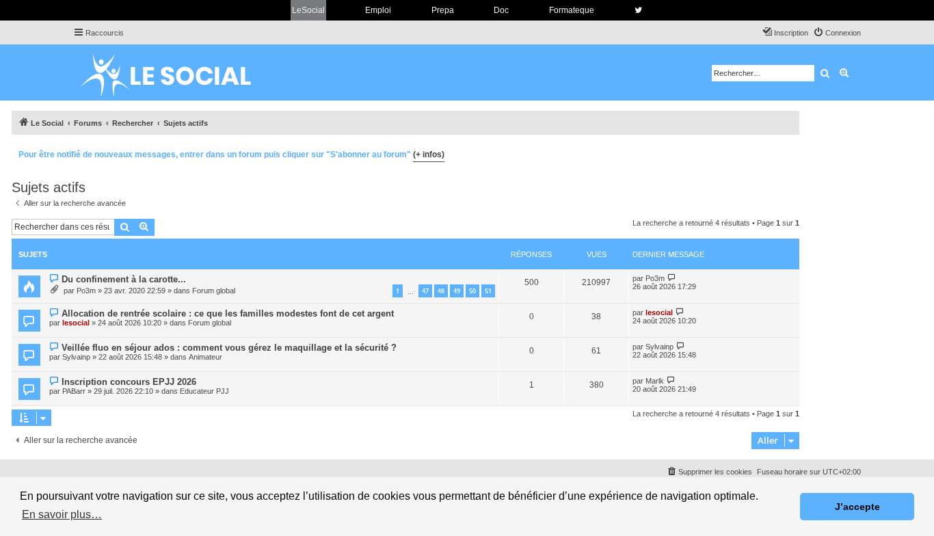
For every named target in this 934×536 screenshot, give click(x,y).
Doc (501, 10)
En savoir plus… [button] (62, 514)
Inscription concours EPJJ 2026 (129, 382)
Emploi (378, 10)
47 (425, 290)
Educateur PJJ (204, 391)
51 (488, 290)
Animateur (205, 357)
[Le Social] (176, 72)
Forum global (213, 290)
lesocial (76, 323)
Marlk (654, 381)
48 (441, 290)
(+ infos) (428, 154)
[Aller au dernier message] (672, 277)
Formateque (571, 10)
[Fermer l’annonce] (788, 152)
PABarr (73, 391)
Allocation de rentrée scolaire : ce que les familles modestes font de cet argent (228, 313)
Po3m (86, 290)
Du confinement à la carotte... (124, 279)
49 (456, 290)
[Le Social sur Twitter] (638, 10)
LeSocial (308, 10)
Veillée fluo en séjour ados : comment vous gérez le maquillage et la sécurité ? (229, 348)
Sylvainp (76, 357)
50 (472, 290)
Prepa (442, 10)
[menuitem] (837, 33)
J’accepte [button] (857, 506)
